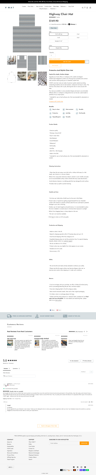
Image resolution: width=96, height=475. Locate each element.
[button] (87, 61)
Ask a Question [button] (74, 360)
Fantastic (64, 338)
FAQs (30, 444)
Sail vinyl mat (11, 338)
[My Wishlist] (85, 7)
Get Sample (55, 65)
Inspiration (9, 451)
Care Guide (32, 446)
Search (30, 459)
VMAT (46, 473)
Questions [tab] (15, 368)
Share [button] (6, 402)
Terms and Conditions (12, 453)
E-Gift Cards (10, 448)
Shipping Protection (34, 455)
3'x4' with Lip (58, 34)
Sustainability (10, 446)
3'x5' (58, 37)
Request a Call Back (34, 451)
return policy (58, 300)
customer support (68, 241)
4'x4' (78, 37)
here (53, 217)
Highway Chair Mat (7, 398)
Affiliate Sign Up (11, 457)
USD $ (10, 467)
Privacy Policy (10, 455)
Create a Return (33, 457)
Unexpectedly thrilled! (41, 338)
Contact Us (31, 448)
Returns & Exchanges (34, 453)
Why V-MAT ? (32, 442)
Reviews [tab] (6, 368)
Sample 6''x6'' (58, 41)
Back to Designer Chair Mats (49, 426)
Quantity (52, 52)
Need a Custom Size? (54, 59)
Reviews (9, 444)
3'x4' (78, 34)
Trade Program (10, 459)
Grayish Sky (59, 48)
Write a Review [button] (87, 360)
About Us (9, 442)
